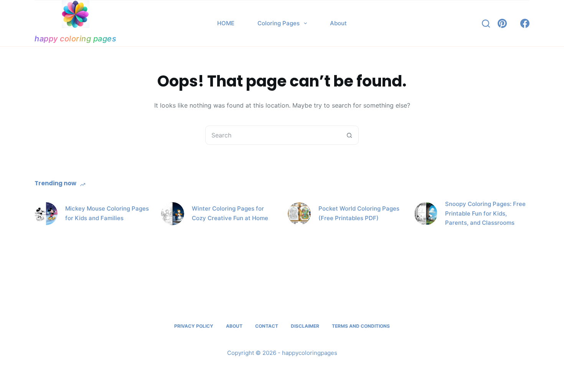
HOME (225, 23)
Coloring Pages (278, 23)
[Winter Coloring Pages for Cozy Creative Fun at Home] (172, 213)
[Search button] (349, 135)
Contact (266, 326)
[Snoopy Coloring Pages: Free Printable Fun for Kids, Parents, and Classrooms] (425, 213)
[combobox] (273, 135)
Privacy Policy (193, 326)
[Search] (486, 24)
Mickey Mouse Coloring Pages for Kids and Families (107, 213)
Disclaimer (305, 326)
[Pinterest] (502, 23)
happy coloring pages (75, 38)
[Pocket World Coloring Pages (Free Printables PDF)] (299, 213)
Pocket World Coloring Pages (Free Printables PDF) (358, 213)
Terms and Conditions (361, 326)
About (338, 23)
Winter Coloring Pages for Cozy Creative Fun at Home (230, 213)
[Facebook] (524, 23)
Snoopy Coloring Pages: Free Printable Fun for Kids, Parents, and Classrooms (485, 213)
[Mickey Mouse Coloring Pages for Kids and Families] (46, 213)
